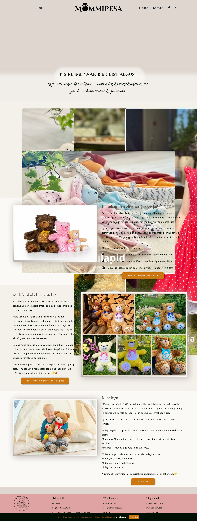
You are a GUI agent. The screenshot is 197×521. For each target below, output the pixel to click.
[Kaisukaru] (55, 401)
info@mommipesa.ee (112, 508)
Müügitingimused (154, 508)
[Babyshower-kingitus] (55, 206)
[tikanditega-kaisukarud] (134, 294)
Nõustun (134, 517)
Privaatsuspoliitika (154, 503)
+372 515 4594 (109, 503)
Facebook (107, 512)
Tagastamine (152, 512)
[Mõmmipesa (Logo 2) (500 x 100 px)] (98, 3)
